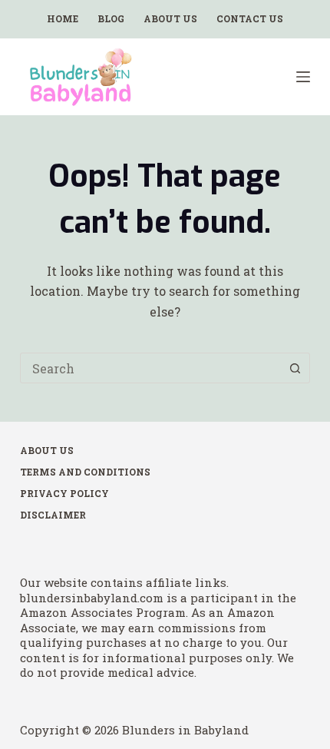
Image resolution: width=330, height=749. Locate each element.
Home (62, 19)
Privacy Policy (64, 493)
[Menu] (303, 77)
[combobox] (150, 368)
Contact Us (249, 19)
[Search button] (294, 368)
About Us (170, 19)
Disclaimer (53, 515)
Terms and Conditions (85, 472)
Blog (110, 19)
